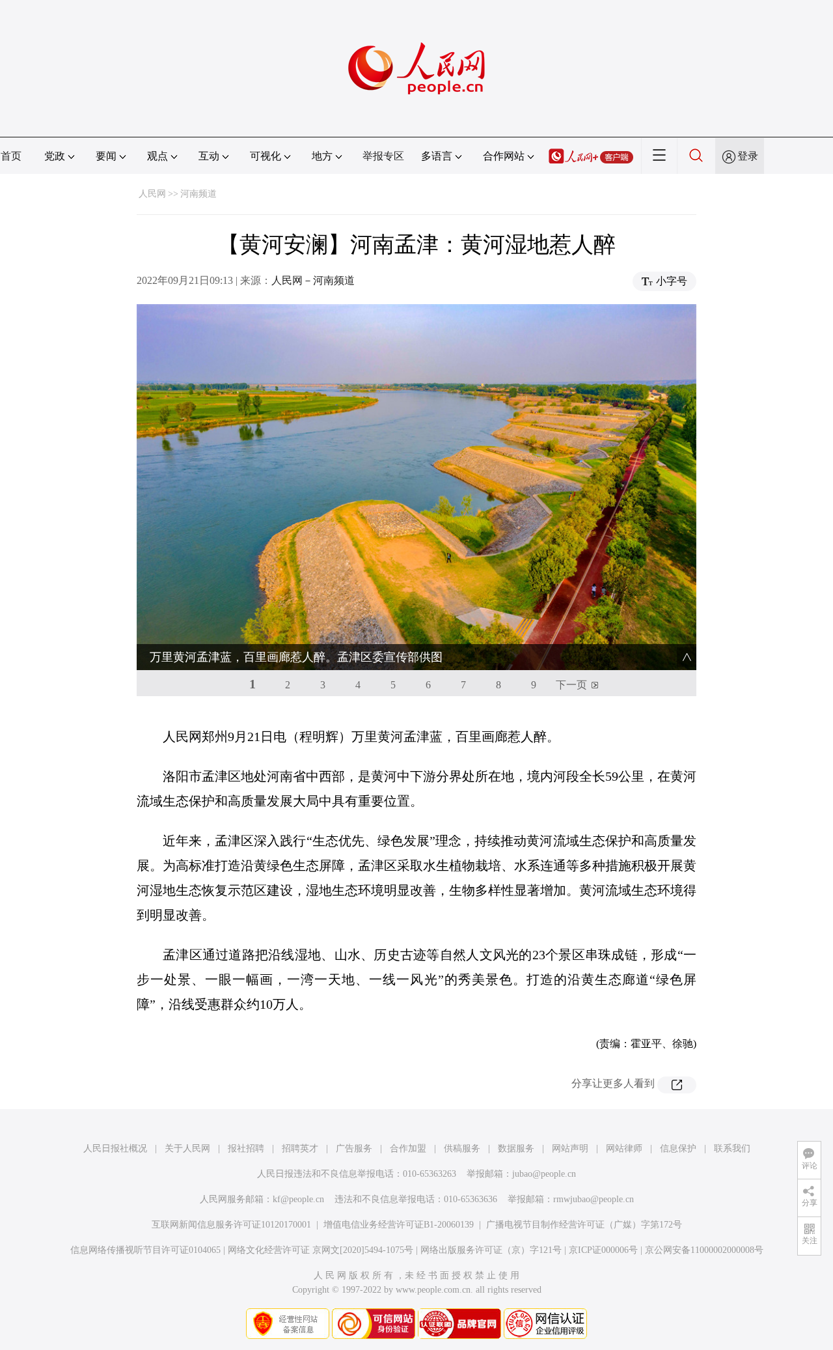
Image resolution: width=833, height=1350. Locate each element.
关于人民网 (187, 1148)
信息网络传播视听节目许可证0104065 (145, 1250)
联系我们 (732, 1148)
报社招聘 (246, 1148)
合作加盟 (408, 1148)
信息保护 (678, 1148)
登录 (747, 156)
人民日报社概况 (115, 1148)
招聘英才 (300, 1148)
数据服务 (516, 1148)
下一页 (571, 684)
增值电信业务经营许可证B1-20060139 (398, 1225)
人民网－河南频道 (313, 280)
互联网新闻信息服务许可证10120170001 (231, 1225)
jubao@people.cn (544, 1174)
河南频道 (198, 194)
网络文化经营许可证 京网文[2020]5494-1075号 (320, 1250)
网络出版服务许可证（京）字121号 (491, 1250)
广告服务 (354, 1148)
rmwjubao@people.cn (593, 1199)
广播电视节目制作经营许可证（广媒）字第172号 (584, 1225)
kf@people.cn (298, 1199)
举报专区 (383, 156)
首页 (11, 156)
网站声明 (570, 1148)
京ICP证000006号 (603, 1250)
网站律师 (624, 1148)
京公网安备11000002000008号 (704, 1250)
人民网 (152, 194)
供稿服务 (462, 1148)
